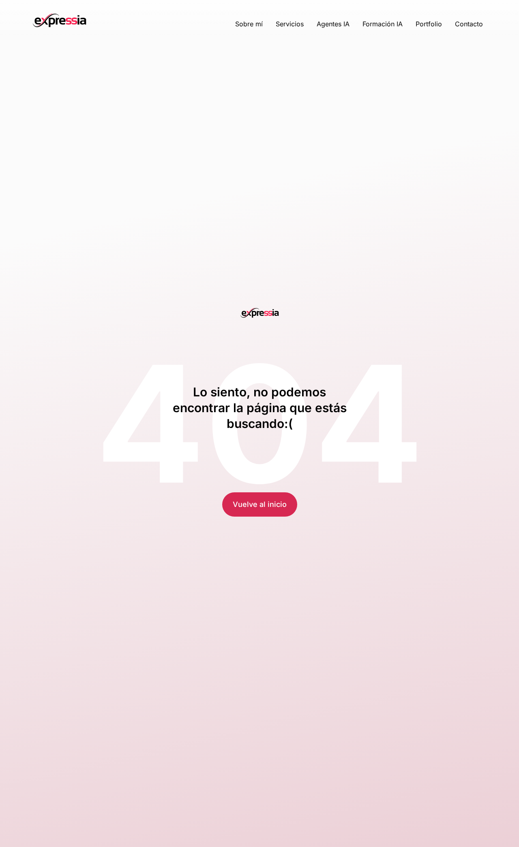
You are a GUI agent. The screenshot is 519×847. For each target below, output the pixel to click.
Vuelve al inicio (260, 504)
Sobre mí (249, 24)
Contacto (469, 24)
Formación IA (382, 24)
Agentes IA (333, 24)
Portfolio (429, 24)
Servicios (290, 24)
